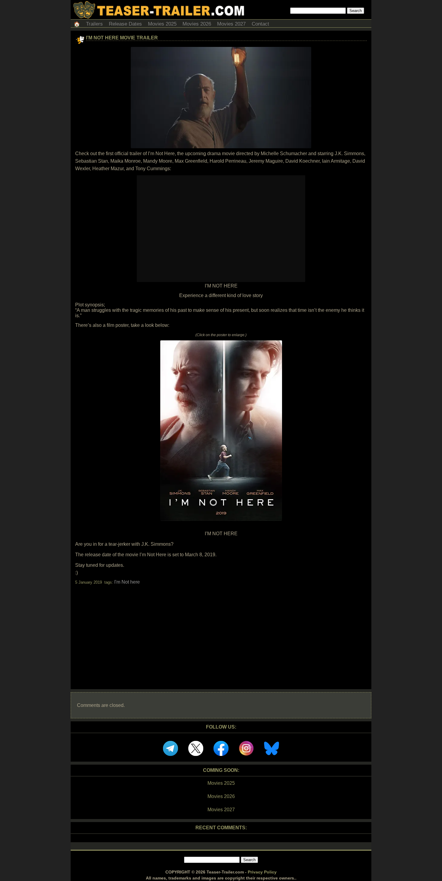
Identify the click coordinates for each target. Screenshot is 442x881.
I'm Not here (127, 582)
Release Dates (125, 24)
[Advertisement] (221, 632)
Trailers (94, 24)
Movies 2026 (197, 24)
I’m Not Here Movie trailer (122, 37)
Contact (260, 24)
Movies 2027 (231, 24)
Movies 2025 (162, 24)
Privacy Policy (262, 872)
